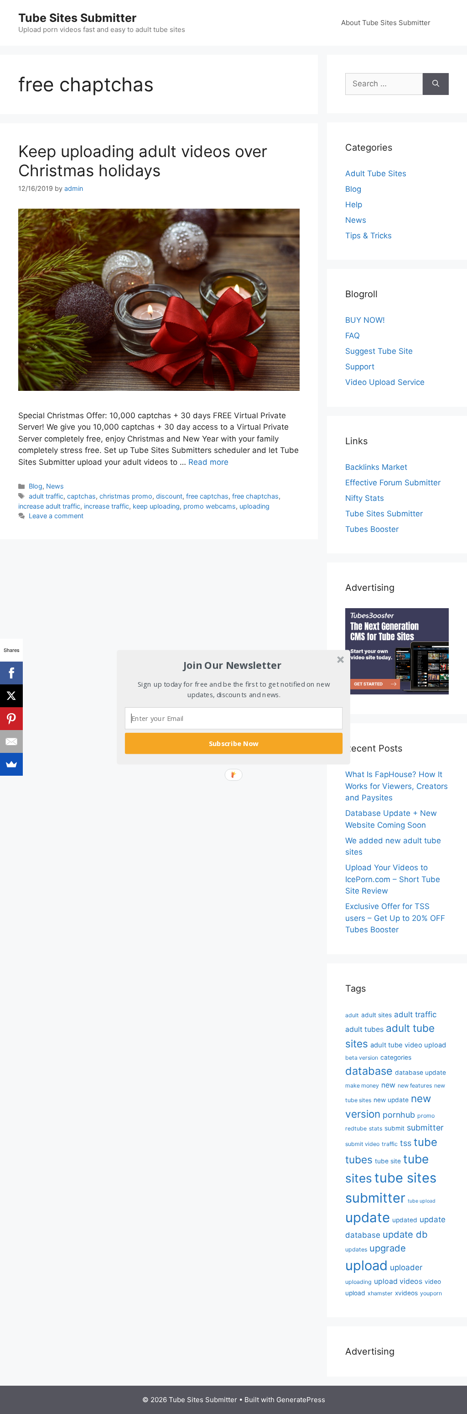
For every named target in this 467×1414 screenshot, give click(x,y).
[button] (233, 665)
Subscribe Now (234, 742)
